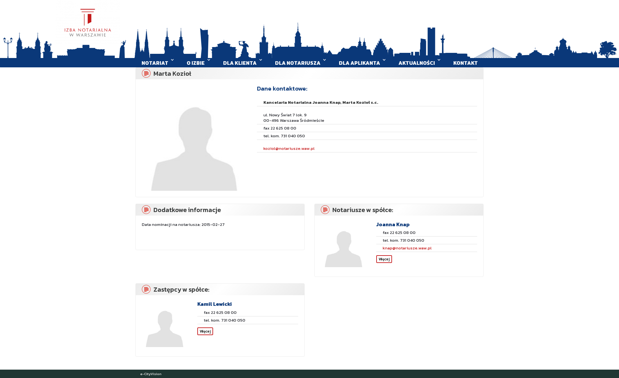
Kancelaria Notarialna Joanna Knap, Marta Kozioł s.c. (320, 102)
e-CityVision (151, 373)
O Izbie (196, 63)
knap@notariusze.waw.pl (407, 248)
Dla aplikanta (359, 63)
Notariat (155, 63)
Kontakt (465, 63)
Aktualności (416, 63)
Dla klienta (240, 63)
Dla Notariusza (297, 63)
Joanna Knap (393, 224)
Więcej (384, 259)
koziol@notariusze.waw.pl (289, 148)
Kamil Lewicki (214, 304)
